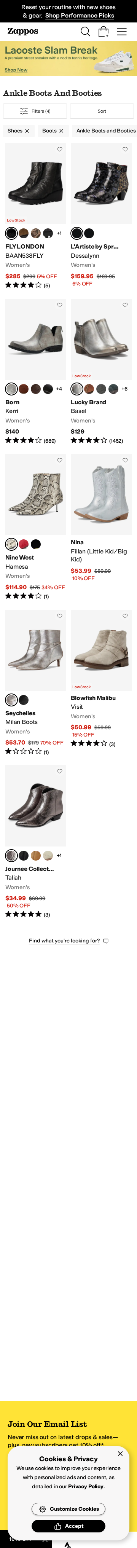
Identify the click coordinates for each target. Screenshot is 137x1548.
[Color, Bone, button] (48, 856)
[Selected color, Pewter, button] (11, 389)
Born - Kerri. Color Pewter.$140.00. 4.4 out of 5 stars (35, 372)
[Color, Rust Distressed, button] (24, 389)
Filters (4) (41, 111)
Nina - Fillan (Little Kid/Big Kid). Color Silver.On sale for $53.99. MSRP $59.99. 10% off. (101, 527)
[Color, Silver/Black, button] (48, 233)
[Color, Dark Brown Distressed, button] (36, 389)
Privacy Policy (86, 1486)
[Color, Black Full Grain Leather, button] (48, 389)
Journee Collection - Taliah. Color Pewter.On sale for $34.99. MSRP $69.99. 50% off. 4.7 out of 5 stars (35, 842)
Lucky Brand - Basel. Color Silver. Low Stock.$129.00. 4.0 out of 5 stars (101, 372)
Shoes (15, 131)
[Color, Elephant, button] (24, 233)
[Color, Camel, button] (36, 233)
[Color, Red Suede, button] (24, 544)
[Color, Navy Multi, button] (89, 233)
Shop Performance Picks (79, 15)
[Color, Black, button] (101, 389)
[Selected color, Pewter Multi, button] (77, 233)
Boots (49, 131)
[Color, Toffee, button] (89, 389)
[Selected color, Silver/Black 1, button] (11, 233)
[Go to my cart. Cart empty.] (103, 31)
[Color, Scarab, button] (113, 389)
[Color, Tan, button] (36, 856)
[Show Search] (85, 31)
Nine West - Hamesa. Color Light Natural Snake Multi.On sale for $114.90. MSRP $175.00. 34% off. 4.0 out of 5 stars (35, 527)
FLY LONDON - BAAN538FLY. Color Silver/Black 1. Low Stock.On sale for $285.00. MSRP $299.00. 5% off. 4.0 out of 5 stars (35, 216)
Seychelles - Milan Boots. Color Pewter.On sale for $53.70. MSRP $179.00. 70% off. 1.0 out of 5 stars (35, 683)
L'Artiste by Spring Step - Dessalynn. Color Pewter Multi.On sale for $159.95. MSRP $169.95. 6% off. (101, 216)
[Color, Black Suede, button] (36, 544)
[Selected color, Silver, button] (77, 389)
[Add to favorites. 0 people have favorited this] (60, 149)
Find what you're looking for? (64, 940)
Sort (102, 111)
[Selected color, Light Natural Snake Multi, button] (11, 544)
